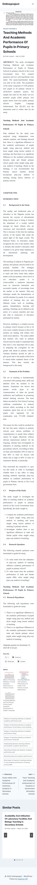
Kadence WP (23, 879)
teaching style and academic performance (18, 756)
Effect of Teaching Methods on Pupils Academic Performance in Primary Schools (9, 684)
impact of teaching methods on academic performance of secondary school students (17, 726)
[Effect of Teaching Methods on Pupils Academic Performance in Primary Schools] (9, 675)
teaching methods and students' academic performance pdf (18, 751)
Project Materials (10, 28)
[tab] (14, 859)
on (22, 389)
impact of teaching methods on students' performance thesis (17, 732)
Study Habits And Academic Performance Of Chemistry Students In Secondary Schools (9, 784)
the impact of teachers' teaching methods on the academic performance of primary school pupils (18, 762)
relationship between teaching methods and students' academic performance (17, 745)
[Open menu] (33, 3)
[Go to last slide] (5, 835)
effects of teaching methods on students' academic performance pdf (17, 720)
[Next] (31, 835)
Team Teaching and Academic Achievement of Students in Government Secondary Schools (28, 784)
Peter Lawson (9, 56)
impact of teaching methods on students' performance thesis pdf (17, 738)
